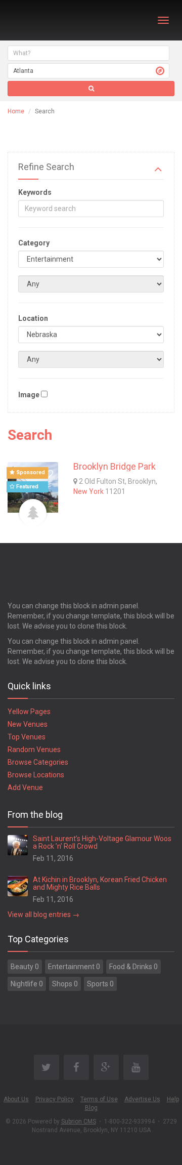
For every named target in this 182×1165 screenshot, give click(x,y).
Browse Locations (36, 775)
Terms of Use (99, 1099)
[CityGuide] (34, 20)
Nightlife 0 (27, 984)
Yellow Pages (29, 712)
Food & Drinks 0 (133, 967)
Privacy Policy (54, 1099)
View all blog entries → (43, 914)
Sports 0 (100, 984)
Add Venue (25, 787)
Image (28, 395)
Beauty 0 (25, 967)
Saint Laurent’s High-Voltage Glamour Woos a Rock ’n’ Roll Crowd (102, 842)
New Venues (28, 724)
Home (16, 111)
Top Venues (27, 737)
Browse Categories (38, 762)
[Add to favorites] (48, 474)
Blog (91, 1107)
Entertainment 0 (74, 967)
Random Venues (34, 749)
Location (33, 318)
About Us (16, 1099)
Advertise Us (142, 1099)
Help (173, 1099)
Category (34, 243)
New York (88, 491)
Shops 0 (65, 984)
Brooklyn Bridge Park (114, 466)
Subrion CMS (78, 1121)
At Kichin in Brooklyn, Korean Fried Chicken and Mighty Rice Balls (100, 883)
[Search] (91, 88)
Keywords (35, 192)
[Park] (33, 512)
